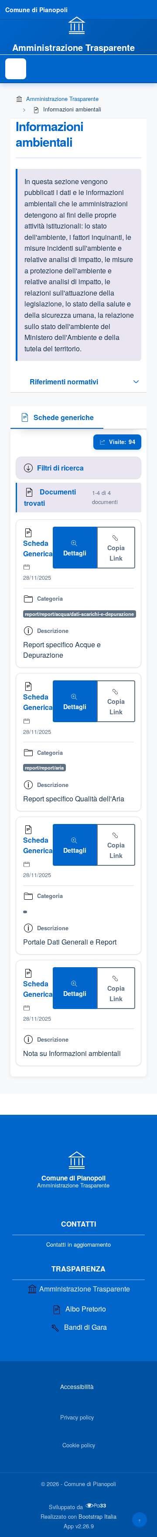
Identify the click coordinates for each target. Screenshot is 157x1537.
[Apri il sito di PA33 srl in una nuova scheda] (96, 1505)
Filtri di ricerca (60, 468)
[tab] (56, 418)
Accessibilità (77, 1386)
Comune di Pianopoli (36, 9)
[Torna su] (139, 1519)
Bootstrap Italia (97, 1516)
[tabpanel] (78, 752)
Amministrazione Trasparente (62, 98)
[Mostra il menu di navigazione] (15, 68)
